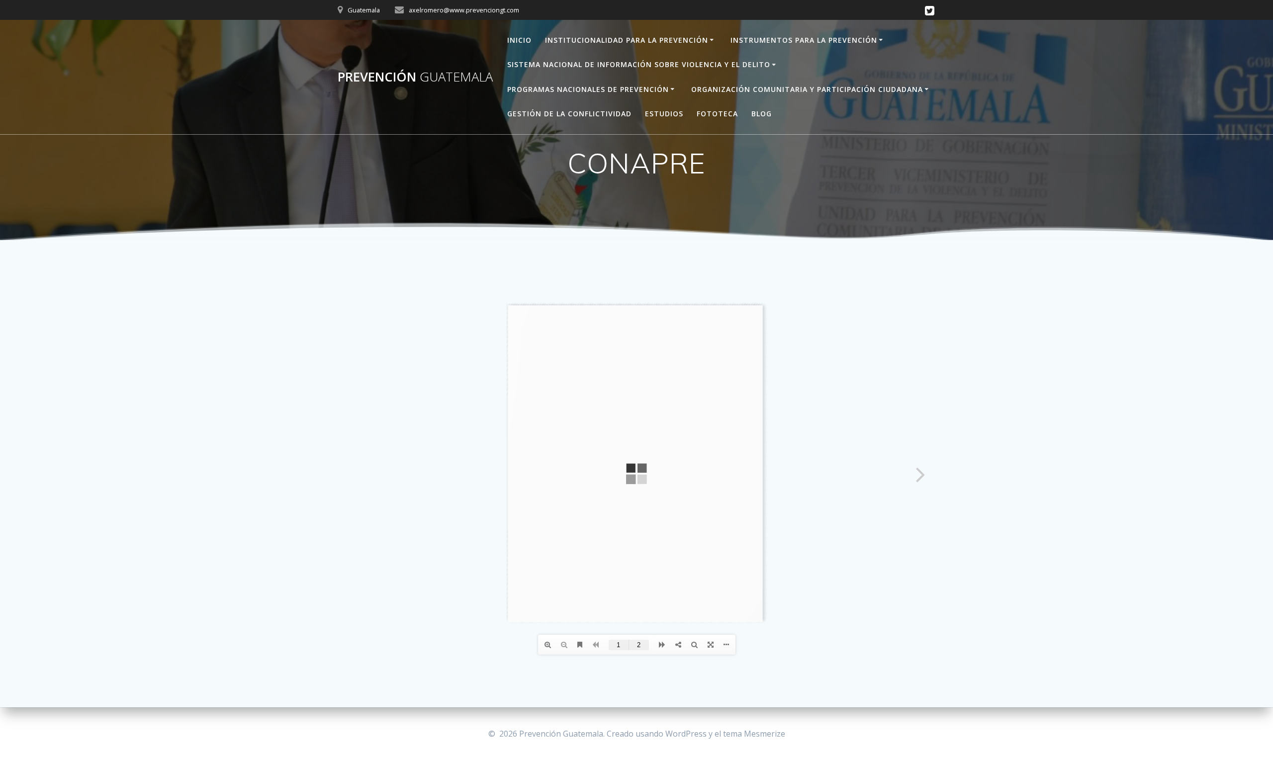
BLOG (761, 113)
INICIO (519, 40)
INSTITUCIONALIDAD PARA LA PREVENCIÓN (626, 40)
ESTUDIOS (664, 113)
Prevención (415, 77)
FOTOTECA (717, 113)
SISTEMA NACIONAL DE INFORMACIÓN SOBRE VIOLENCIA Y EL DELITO (638, 64)
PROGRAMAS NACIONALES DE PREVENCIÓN (588, 89)
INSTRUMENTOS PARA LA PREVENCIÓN (803, 40)
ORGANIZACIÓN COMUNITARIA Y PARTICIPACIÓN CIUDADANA (807, 89)
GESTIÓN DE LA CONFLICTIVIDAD (569, 113)
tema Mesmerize (754, 733)
